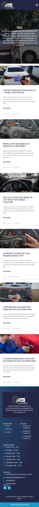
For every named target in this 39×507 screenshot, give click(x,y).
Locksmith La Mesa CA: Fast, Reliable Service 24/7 (16, 254)
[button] (36, 5)
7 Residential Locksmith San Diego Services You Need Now (17, 308)
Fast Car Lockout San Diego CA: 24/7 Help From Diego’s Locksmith (18, 199)
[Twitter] (9, 487)
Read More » (7, 108)
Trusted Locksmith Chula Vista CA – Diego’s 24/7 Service (19, 91)
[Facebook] (4, 487)
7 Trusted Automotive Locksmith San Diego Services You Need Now (19, 359)
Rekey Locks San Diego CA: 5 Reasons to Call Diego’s (16, 145)
